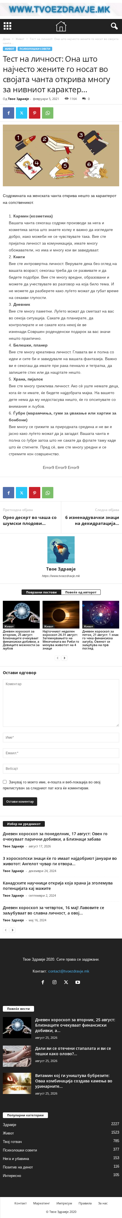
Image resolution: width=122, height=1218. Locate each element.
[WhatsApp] (47, 113)
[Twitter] (21, 113)
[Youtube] (78, 983)
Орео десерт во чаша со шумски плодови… (29, 520)
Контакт (20, 1203)
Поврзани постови (41, 592)
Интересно (12, 1176)
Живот (20, 39)
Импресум (64, 1203)
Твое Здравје (18, 99)
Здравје (9, 1125)
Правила (85, 1203)
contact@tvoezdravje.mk (68, 971)
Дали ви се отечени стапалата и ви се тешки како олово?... (73, 1051)
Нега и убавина (16, 1159)
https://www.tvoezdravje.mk (61, 576)
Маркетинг (41, 1203)
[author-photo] (61, 549)
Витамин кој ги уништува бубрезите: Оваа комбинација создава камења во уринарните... (73, 1081)
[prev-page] (57, 658)
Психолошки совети (35, 49)
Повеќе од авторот (80, 592)
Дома (6, 39)
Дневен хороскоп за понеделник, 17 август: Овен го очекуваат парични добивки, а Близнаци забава (55, 836)
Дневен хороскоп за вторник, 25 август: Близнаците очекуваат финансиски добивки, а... (75, 1025)
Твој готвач (12, 1142)
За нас (103, 1203)
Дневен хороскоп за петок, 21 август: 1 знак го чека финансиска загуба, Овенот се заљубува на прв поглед (100, 639)
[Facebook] (8, 113)
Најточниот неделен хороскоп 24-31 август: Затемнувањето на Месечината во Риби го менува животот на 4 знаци (61, 639)
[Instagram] (56, 983)
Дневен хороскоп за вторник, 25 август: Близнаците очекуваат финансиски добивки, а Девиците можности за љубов (21, 639)
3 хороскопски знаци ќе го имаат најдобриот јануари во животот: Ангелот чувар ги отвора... (60, 861)
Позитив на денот (18, 1167)
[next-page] (64, 658)
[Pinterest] (34, 113)
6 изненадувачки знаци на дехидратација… (92, 520)
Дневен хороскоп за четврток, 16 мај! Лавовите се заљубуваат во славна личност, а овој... (53, 910)
